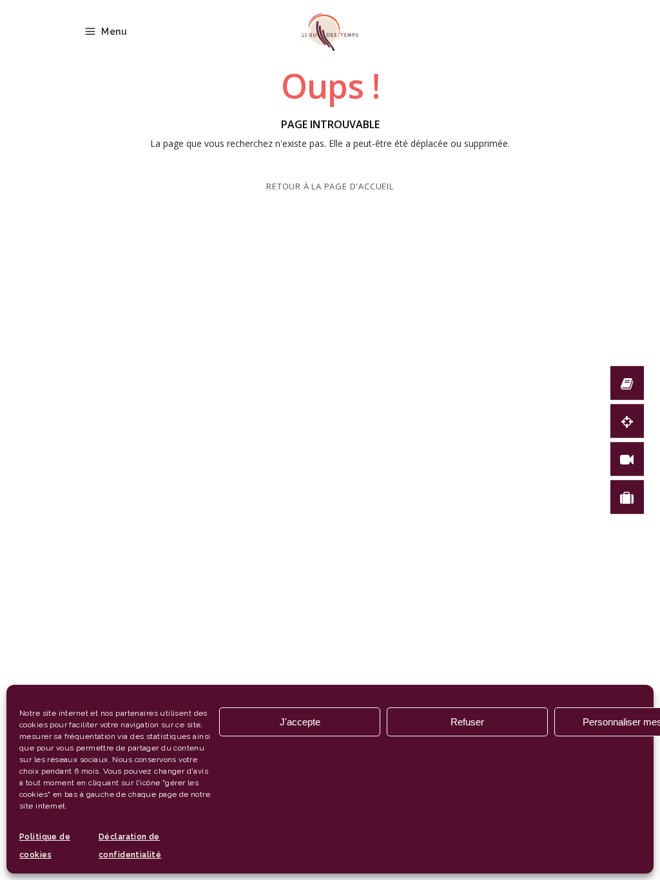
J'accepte (300, 721)
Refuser (467, 721)
